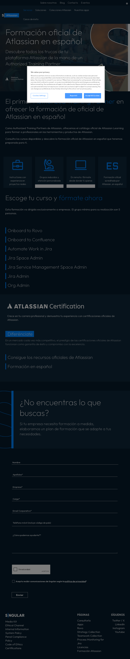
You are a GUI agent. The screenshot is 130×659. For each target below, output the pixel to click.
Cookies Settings (39, 96)
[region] (66, 84)
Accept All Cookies (92, 96)
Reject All (73, 96)
